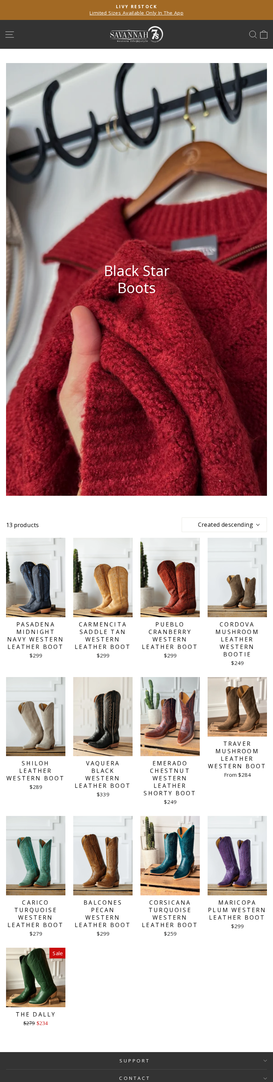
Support (134, 1060)
